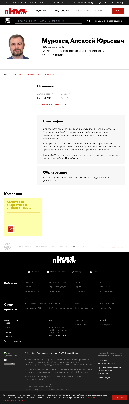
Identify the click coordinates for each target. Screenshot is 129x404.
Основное (16, 74)
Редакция (8, 332)
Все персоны (41, 247)
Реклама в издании (13, 341)
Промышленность (57, 282)
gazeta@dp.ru (106, 325)
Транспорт (80, 282)
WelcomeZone (106, 308)
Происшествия (107, 291)
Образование (33, 74)
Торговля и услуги (57, 287)
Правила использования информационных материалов (109, 370)
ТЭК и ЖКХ (80, 291)
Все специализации (60, 247)
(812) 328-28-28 (82, 325)
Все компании (24, 247)
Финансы (28, 282)
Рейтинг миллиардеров (60, 308)
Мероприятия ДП (32, 308)
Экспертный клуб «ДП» (35, 303)
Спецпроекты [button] (61, 10)
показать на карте (57, 335)
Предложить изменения (52, 105)
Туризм (78, 287)
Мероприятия (83, 10)
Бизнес (27, 287)
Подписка (8, 336)
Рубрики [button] (42, 10)
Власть (103, 282)
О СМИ (7, 327)
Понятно (119, 397)
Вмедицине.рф (107, 303)
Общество (105, 287)
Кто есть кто (54, 303)
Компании (49, 74)
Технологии (54, 291)
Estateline (79, 303)
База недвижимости (84, 308)
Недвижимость (31, 291)
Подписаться (63, 2)
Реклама (98, 10)
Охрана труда (104, 378)
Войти (118, 10)
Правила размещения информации (111, 247)
